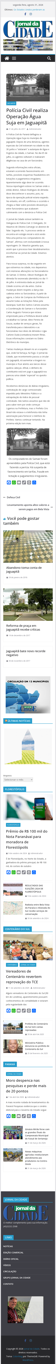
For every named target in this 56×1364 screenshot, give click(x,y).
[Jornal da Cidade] (6, 58)
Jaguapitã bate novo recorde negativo (25, 653)
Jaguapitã (11, 103)
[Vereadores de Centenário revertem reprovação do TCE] (28, 947)
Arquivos (7, 775)
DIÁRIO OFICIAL (11, 1259)
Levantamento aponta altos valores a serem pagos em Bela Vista (28, 507)
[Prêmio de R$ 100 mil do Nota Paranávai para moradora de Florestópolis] (28, 807)
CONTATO (8, 1283)
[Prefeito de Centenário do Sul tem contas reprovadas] (13, 1029)
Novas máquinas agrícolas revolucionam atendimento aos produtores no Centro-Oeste (36, 1157)
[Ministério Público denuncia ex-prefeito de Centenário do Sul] (13, 1048)
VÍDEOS (7, 1265)
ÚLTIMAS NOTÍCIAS (19, 721)
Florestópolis (13, 825)
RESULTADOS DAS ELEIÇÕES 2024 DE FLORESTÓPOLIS (34, 888)
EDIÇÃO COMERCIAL (13, 1252)
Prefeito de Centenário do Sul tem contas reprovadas (36, 1026)
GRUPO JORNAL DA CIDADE (16, 1277)
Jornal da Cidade (28, 965)
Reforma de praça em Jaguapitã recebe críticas (23, 628)
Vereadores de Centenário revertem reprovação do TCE (24, 976)
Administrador (35, 129)
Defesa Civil (13, 497)
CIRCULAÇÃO (9, 1271)
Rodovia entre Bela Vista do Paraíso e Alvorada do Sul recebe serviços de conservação (37, 909)
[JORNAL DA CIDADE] (25, 1207)
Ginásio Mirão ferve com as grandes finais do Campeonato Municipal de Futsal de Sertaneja (37, 1134)
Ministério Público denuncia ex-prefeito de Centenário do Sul (37, 1045)
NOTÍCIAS (8, 1246)
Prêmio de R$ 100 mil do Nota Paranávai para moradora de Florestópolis (26, 839)
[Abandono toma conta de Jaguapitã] (28, 532)
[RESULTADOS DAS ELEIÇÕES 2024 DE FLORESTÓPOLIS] (13, 891)
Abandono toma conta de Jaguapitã (24, 570)
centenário (12, 965)
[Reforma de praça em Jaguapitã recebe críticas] (28, 590)
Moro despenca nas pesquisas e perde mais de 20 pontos (26, 1085)
